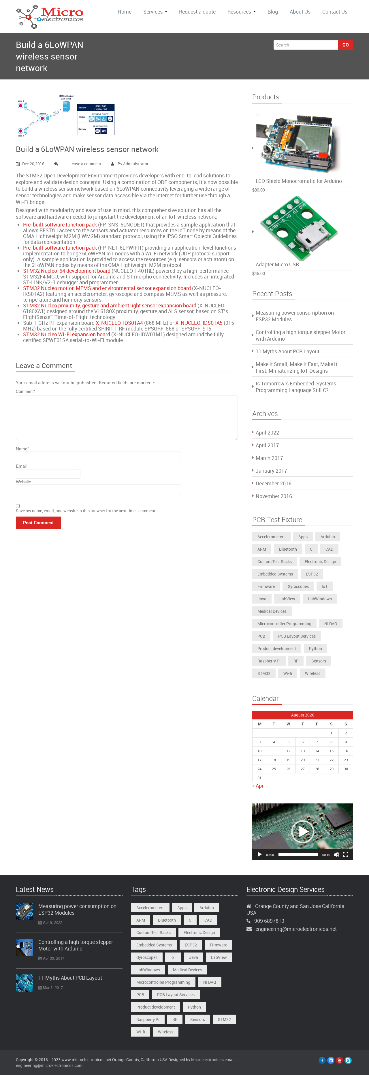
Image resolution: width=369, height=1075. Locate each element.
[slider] (298, 854)
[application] (302, 831)
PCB (261, 636)
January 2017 (271, 470)
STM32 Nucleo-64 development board (66, 270)
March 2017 (269, 457)
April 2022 (267, 432)
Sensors (318, 661)
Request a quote (197, 11)
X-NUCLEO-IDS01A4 (119, 322)
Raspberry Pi (268, 661)
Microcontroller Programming (284, 623)
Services (153, 11)
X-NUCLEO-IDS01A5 (199, 322)
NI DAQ (330, 623)
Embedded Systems (275, 574)
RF (295, 661)
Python (315, 648)
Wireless (312, 673)
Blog (273, 11)
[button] (302, 831)
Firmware (266, 586)
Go (345, 45)
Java (261, 598)
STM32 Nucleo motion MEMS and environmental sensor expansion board (107, 288)
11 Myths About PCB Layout (287, 351)
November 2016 (274, 496)
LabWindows (320, 598)
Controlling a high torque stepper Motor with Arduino (300, 335)
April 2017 (267, 445)
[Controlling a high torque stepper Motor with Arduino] (24, 947)
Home (124, 11)
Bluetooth (288, 549)
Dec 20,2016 (33, 163)
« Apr (257, 785)
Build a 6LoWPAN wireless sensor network (87, 149)
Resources (239, 11)
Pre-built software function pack (60, 224)
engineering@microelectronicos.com (49, 1065)
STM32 (263, 673)
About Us (300, 11)
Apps (303, 536)
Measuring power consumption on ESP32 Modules (295, 316)
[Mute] (336, 854)
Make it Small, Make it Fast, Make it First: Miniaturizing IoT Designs (296, 367)
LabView (287, 598)
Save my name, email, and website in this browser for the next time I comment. (86, 510)
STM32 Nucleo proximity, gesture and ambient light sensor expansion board (109, 305)
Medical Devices (272, 611)
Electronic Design (320, 561)
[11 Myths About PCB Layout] (24, 983)
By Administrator (132, 163)
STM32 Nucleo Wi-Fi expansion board (66, 334)
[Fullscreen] (346, 854)
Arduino (328, 536)
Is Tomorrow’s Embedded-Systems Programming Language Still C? (296, 386)
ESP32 (312, 574)
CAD (329, 549)
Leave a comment (85, 163)
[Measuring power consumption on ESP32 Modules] (24, 911)
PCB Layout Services (297, 636)
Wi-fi (287, 673)
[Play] (260, 854)
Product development (276, 648)
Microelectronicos (207, 1059)
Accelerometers (271, 536)
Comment (25, 391)
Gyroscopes (298, 586)
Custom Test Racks (274, 561)
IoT (324, 586)
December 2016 (273, 483)
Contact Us (334, 11)
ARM (261, 549)
